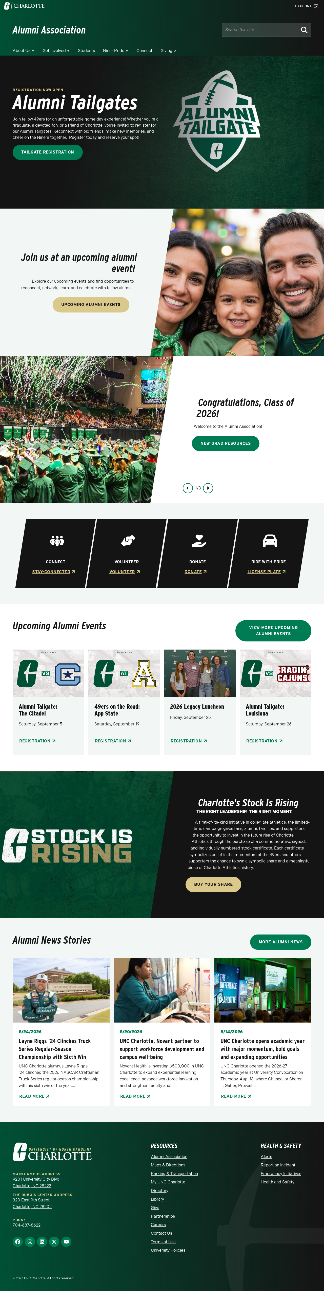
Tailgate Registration (47, 152)
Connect (144, 50)
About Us (21, 50)
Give (155, 1207)
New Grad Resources (225, 443)
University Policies (168, 1250)
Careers (158, 1224)
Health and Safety (277, 1182)
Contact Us (161, 1233)
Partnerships (163, 1216)
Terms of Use (163, 1241)
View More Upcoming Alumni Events (273, 630)
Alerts (266, 1156)
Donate (193, 571)
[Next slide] (208, 488)
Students (86, 50)
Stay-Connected (51, 571)
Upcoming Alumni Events (91, 304)
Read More (32, 1096)
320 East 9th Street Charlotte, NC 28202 (32, 1203)
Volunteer (122, 571)
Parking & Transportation (174, 1173)
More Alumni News (281, 942)
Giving (166, 50)
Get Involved (54, 50)
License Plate (264, 571)
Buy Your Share (213, 884)
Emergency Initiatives (281, 1173)
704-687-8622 (26, 1225)
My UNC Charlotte (168, 1182)
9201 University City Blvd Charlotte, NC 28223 (36, 1182)
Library (157, 1199)
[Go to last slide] (188, 488)
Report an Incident (278, 1165)
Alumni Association (169, 1156)
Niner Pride (113, 50)
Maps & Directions (168, 1165)
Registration (34, 741)
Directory (159, 1190)
